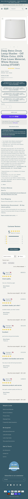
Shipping (2, 77)
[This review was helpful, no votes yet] (21, 293)
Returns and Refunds (8, 409)
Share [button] (4, 184)
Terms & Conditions (7, 412)
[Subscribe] (23, 479)
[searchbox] (8, 256)
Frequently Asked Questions (10, 422)
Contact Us (5, 453)
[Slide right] (17, 46)
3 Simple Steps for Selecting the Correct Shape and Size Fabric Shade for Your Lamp (13, 193)
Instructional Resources (9, 431)
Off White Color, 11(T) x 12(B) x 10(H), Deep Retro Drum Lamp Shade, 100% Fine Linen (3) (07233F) (14, 83)
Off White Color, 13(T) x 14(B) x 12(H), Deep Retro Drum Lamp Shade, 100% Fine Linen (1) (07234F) (14, 89)
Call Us (4, 456)
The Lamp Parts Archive (9, 441)
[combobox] (17, 8)
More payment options (14, 126)
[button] (1, 8)
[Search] (22, 8)
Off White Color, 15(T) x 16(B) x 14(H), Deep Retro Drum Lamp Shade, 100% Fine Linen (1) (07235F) (14, 94)
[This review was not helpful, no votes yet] (24, 293)
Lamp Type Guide (7, 437)
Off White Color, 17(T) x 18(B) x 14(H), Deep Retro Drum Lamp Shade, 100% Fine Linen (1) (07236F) (14, 99)
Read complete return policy (8, 215)
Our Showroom (6, 450)
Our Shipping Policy (6, 136)
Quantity (3, 104)
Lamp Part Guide (7, 434)
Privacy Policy (6, 415)
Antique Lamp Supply (15, 496)
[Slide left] (10, 46)
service (4, 263)
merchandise (11, 263)
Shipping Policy (6, 419)
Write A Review (14, 249)
